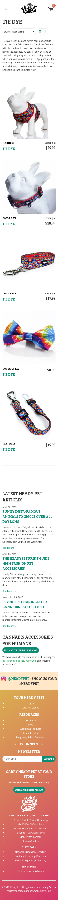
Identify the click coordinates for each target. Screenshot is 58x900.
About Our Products (30, 728)
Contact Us (30, 720)
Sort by (6, 31)
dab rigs (20, 660)
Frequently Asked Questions (30, 737)
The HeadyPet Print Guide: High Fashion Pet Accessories (26, 563)
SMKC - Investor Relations (30, 871)
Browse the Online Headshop (20, 650)
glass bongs (8, 660)
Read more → (9, 547)
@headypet (18, 678)
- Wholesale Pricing (29, 782)
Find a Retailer (30, 733)
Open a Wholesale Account (29, 789)
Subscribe (49, 758)
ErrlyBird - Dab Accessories (31, 832)
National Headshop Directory (30, 856)
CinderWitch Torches (30, 836)
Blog (30, 724)
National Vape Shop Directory (30, 860)
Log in (30, 703)
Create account (31, 707)
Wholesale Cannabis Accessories (31, 828)
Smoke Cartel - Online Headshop (31, 820)
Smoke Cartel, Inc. (41, 890)
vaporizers (31, 660)
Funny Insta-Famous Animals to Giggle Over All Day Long (27, 516)
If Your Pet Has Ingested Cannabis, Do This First (24, 604)
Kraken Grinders (30, 841)
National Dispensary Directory (30, 851)
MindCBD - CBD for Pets (31, 824)
